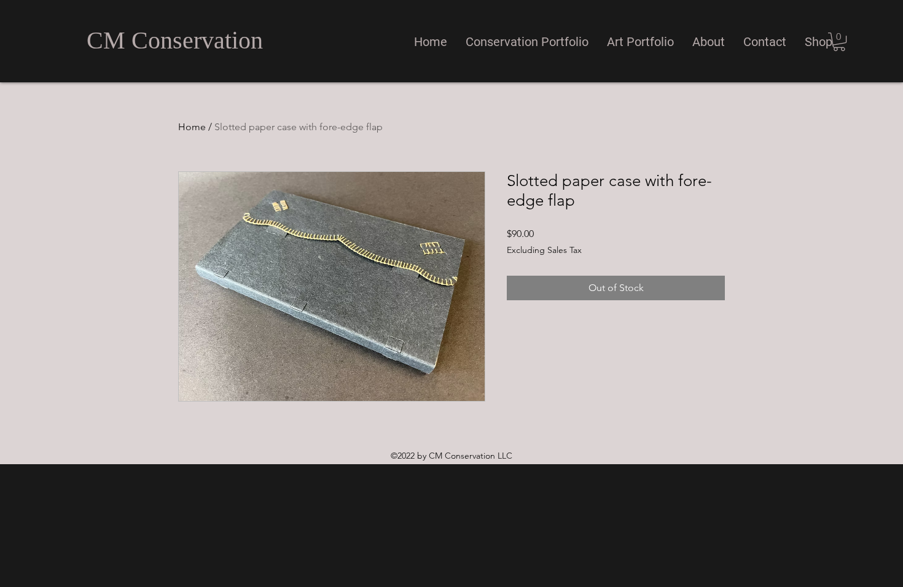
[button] (527, 42)
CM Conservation (175, 40)
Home (192, 127)
